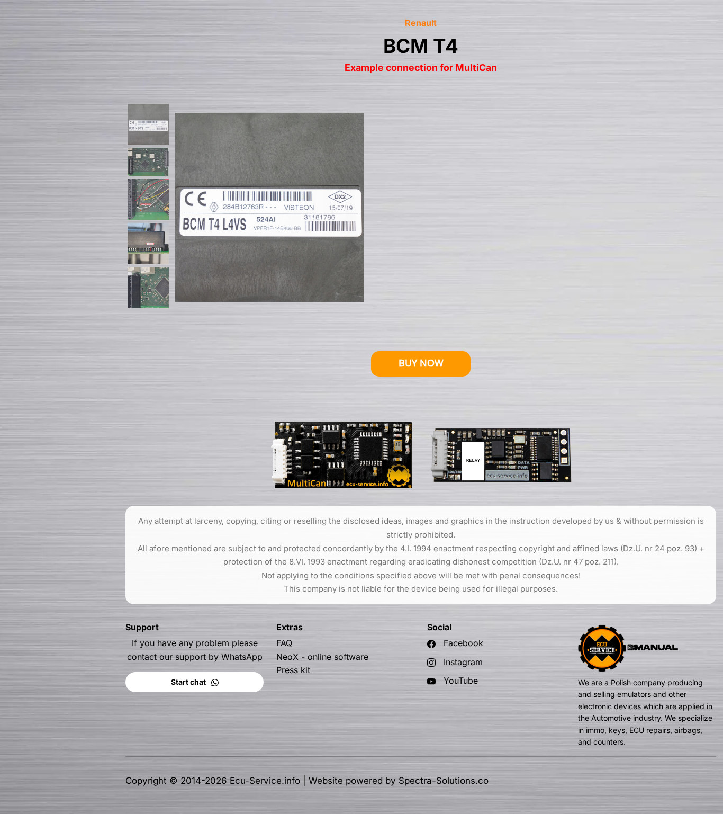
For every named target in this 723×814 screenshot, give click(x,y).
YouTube (461, 680)
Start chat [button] (189, 681)
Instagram (463, 662)
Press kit (293, 670)
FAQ (284, 643)
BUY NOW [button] (421, 363)
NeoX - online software (322, 656)
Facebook (463, 643)
